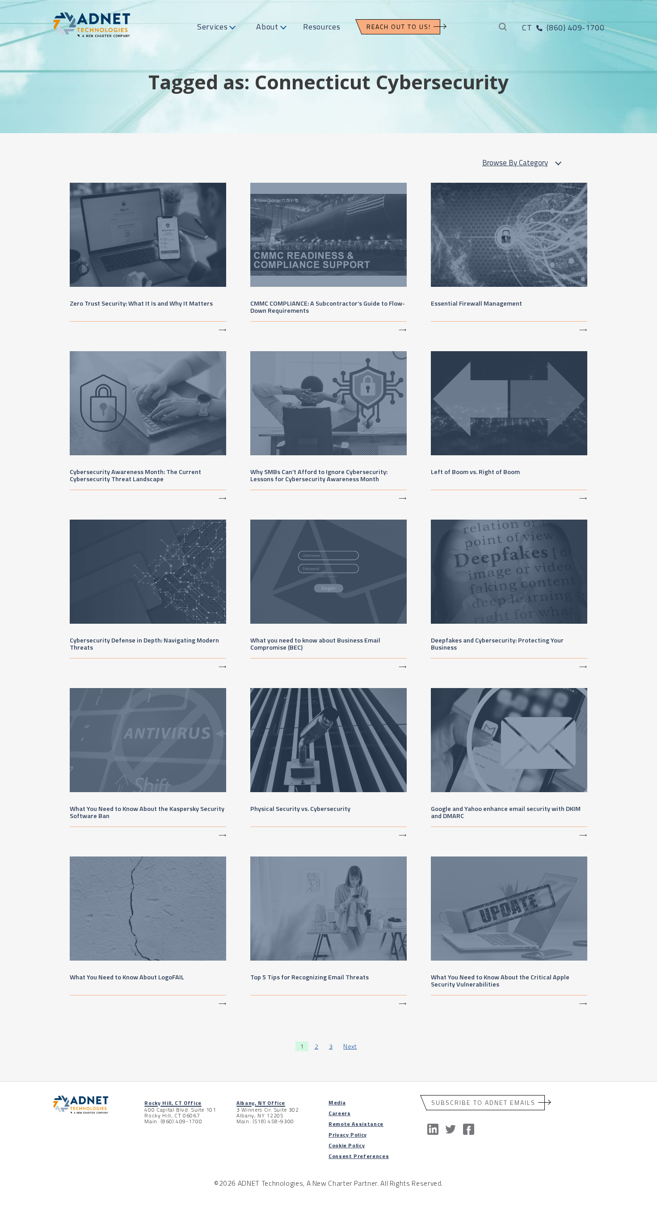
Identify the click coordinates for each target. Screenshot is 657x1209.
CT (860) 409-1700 (563, 27)
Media (336, 1102)
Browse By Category (515, 162)
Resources (321, 27)
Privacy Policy (347, 1134)
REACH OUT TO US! (398, 26)
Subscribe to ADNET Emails (483, 1102)
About (267, 27)
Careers (339, 1113)
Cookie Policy (346, 1145)
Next (350, 1046)
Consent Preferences (358, 1156)
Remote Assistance (355, 1124)
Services (212, 27)
